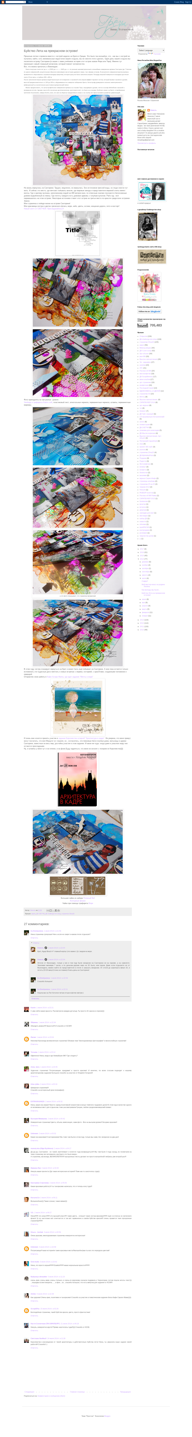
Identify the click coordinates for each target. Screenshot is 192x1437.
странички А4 (145, 394)
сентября (146, 572)
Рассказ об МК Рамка (148, 496)
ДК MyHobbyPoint (146, 455)
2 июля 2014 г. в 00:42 (56, 1119)
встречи (143, 507)
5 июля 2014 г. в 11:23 (56, 1277)
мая (143, 603)
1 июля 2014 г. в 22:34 (47, 1022)
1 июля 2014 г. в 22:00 (56, 948)
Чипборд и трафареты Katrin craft (38, 402)
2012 (142, 623)
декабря (145, 562)
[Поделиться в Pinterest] (58, 910)
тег (141, 408)
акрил (33, 913)
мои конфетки (145, 374)
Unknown (34, 1134)
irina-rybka (35, 1084)
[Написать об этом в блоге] (50, 910)
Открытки (143, 336)
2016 (142, 552)
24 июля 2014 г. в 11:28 (56, 1338)
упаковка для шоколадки (149, 430)
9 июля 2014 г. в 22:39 (45, 1294)
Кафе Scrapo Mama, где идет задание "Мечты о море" (70, 677)
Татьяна (34, 1052)
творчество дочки (146, 536)
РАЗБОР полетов (146, 493)
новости (143, 522)
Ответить (34, 938)
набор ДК (143, 519)
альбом (142, 365)
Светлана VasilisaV (39, 1338)
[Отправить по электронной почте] (48, 910)
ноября (145, 565)
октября (145, 568)
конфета (143, 470)
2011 (142, 627)
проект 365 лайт (146, 447)
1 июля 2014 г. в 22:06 (59, 978)
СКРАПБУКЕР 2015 (147, 499)
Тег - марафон (145, 362)
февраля (146, 612)
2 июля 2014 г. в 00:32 (54, 1102)
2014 (142, 559)
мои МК (142, 356)
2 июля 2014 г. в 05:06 (58, 1183)
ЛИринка (34, 1022)
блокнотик (144, 473)
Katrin (33, 1008)
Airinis (33, 1294)
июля (144, 578)
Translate (157, 54)
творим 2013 (145, 487)
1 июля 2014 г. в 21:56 (52, 931)
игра (141, 444)
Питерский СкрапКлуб (148, 441)
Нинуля (143, 490)
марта (144, 609)
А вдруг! (145, 581)
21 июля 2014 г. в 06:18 (70, 1324)
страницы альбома (147, 481)
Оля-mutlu (35, 1262)
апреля (145, 606)
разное (142, 450)
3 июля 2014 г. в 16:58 (47, 1247)
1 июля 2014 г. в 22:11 (59, 989)
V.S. (32, 1213)
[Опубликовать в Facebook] (56, 910)
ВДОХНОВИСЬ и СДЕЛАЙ (150, 391)
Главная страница (77, 1392)
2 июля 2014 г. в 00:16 (48, 1084)
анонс (142, 422)
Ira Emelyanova (37, 931)
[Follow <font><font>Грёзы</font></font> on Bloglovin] (149, 313)
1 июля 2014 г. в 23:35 (48, 1067)
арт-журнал (144, 405)
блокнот (143, 411)
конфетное (144, 385)
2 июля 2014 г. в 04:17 (62, 1148)
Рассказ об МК (145, 371)
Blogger (107, 1416)
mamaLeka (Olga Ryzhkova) (42, 1148)
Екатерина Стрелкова (40, 1183)
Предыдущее (125, 1392)
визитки (143, 504)
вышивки (143, 475)
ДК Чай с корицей (146, 414)
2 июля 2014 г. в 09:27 (43, 1213)
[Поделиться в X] (53, 910)
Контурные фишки (77, 901)
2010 (142, 630)
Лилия (33, 1037)
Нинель (40, 948)
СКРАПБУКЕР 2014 (147, 402)
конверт (143, 467)
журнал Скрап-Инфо (148, 478)
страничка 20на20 (147, 452)
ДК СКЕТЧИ (40, 913)
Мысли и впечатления (148, 359)
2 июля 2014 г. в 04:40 (50, 1168)
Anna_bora (35, 1067)
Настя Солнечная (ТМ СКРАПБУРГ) (45, 1324)
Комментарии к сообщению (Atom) (51, 1396)
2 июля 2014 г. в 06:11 (48, 1198)
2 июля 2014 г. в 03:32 (47, 1134)
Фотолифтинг (145, 464)
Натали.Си (35, 1198)
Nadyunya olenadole (39, 1277)
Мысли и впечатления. (149, 400)
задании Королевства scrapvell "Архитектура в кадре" (81, 738)
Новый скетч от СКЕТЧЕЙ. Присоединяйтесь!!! (44, 209)
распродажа (144, 530)
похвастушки (145, 425)
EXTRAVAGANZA (38, 1102)
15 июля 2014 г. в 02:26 (49, 1309)
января (145, 616)
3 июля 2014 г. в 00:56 (52, 1232)
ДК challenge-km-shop (53, 913)
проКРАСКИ (144, 527)
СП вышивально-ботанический (152, 417)
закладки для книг (147, 513)
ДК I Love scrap (145, 351)
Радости (143, 461)
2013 (142, 620)
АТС (141, 368)
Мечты (142, 397)
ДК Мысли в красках (147, 433)
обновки (143, 524)
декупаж (143, 510)
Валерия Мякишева (39, 1119)
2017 (142, 549)
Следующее (29, 1392)
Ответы (36, 943)
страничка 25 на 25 (147, 484)
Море (91, 903)
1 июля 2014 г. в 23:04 (45, 1037)
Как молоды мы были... (151, 590)
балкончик (144, 501)
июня (144, 599)
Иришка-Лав (36, 1168)
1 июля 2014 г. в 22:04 (56, 960)
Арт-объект (144, 354)
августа (145, 575)
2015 (142, 556)
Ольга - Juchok (37, 1232)
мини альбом (145, 379)
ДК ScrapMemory (146, 377)
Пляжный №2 (89, 898)
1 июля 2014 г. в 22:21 (45, 1008)
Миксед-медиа (145, 348)
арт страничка (145, 382)
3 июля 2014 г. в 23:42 (48, 1262)
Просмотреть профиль (146, 143)
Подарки (143, 458)
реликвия (143, 533)
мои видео (144, 516)
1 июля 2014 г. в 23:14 (46, 1052)
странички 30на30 (68, 913)
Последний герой (146, 388)
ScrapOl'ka (35, 1309)
